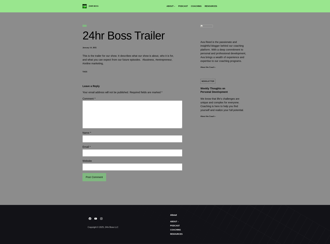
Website (87, 160)
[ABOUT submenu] (174, 6)
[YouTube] (95, 218)
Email (86, 146)
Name (86, 132)
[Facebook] (90, 218)
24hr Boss (94, 6)
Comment (89, 98)
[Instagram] (101, 218)
